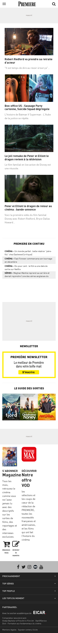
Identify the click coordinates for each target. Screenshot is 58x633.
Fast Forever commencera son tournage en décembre (28, 260)
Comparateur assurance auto (14, 618)
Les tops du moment (13, 598)
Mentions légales (9, 630)
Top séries (8, 583)
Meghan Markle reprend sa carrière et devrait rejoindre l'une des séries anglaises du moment (27, 275)
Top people (8, 591)
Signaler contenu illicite (28, 630)
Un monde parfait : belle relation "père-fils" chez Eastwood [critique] (28, 253)
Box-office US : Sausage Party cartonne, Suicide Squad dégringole (27, 107)
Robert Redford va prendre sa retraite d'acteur (28, 61)
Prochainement (11, 576)
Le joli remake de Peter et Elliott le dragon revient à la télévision (27, 157)
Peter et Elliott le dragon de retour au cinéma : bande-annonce (28, 207)
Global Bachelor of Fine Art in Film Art (18, 621)
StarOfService (41, 621)
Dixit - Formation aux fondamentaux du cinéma (21, 623)
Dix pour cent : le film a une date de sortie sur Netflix (26, 268)
